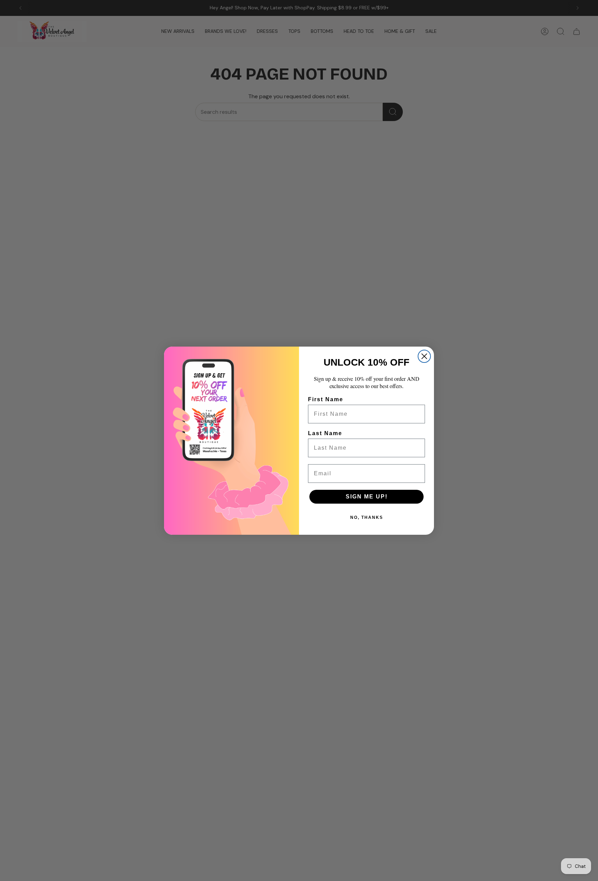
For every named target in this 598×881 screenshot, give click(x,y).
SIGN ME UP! (367, 496)
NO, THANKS (366, 517)
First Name (325, 399)
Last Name (325, 433)
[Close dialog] (424, 356)
